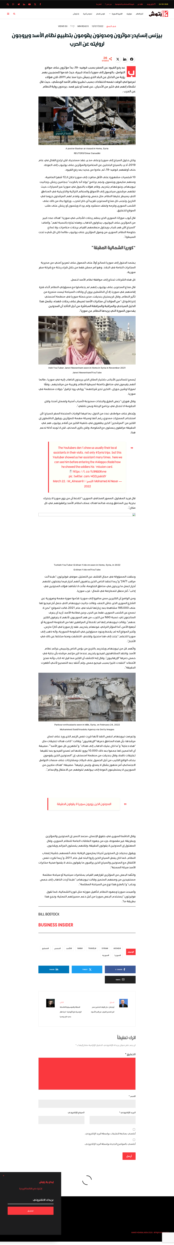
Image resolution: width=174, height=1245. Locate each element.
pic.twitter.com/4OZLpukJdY (87, 476)
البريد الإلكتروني (127, 1112)
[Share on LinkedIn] (125, 59)
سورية (105, 955)
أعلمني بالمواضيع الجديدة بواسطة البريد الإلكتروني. (110, 1144)
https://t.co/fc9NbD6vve (89, 471)
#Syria (99, 452)
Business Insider (55, 925)
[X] (35, 4)
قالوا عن (140, 4)
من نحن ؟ (108, 4)
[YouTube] (29, 4)
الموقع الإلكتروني (76, 1112)
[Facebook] (40, 4)
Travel (91, 948)
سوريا (117, 955)
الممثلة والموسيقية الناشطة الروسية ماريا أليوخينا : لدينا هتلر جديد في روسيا (70, 1009)
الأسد (68, 948)
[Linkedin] (24, 4)
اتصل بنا (98, 4)
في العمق (111, 26)
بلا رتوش (76, 13)
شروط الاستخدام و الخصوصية (124, 4)
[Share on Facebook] (132, 59)
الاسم (132, 1096)
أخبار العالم (139, 13)
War (79, 948)
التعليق (130, 1054)
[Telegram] (18, 4)
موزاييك (129, 13)
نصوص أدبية (87, 13)
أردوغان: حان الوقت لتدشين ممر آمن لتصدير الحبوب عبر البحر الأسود (102, 1007)
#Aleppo (100, 462)
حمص (56, 948)
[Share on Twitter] (118, 59)
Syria (104, 948)
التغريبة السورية (117, 13)
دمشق (45, 948)
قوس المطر (100, 13)
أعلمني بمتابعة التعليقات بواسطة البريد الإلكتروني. (110, 1133)
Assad (117, 948)
